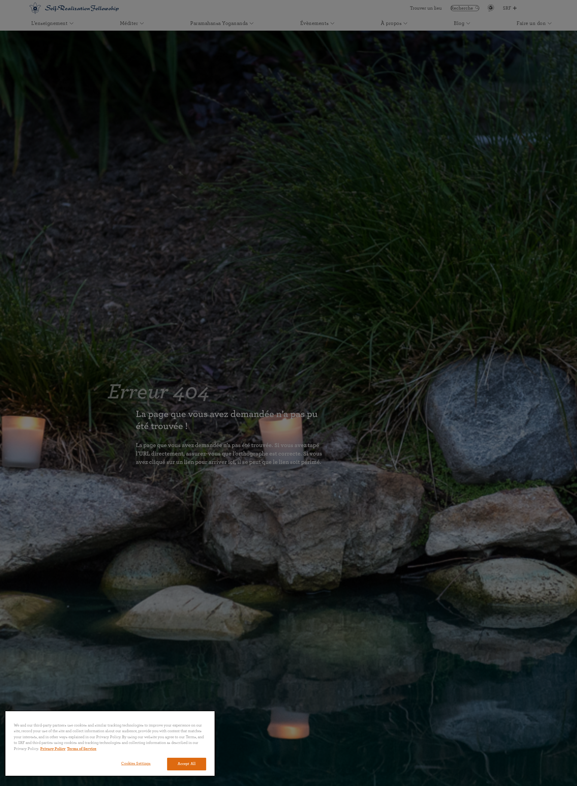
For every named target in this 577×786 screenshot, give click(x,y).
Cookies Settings (136, 764)
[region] (110, 743)
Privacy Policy (53, 749)
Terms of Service (81, 749)
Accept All (187, 764)
